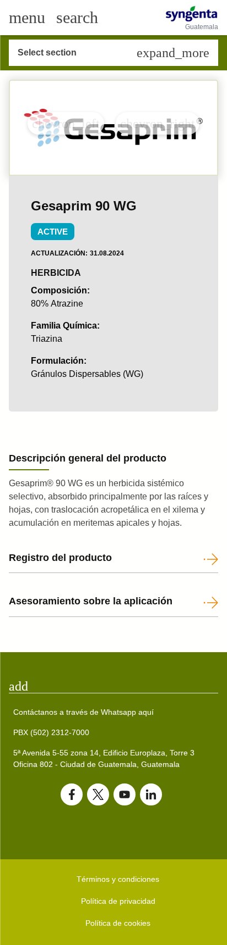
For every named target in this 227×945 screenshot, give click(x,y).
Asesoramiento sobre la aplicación (90, 601)
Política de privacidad (118, 901)
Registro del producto (60, 557)
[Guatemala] (191, 14)
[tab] (113, 686)
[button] (66, 123)
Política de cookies (117, 923)
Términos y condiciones (118, 879)
